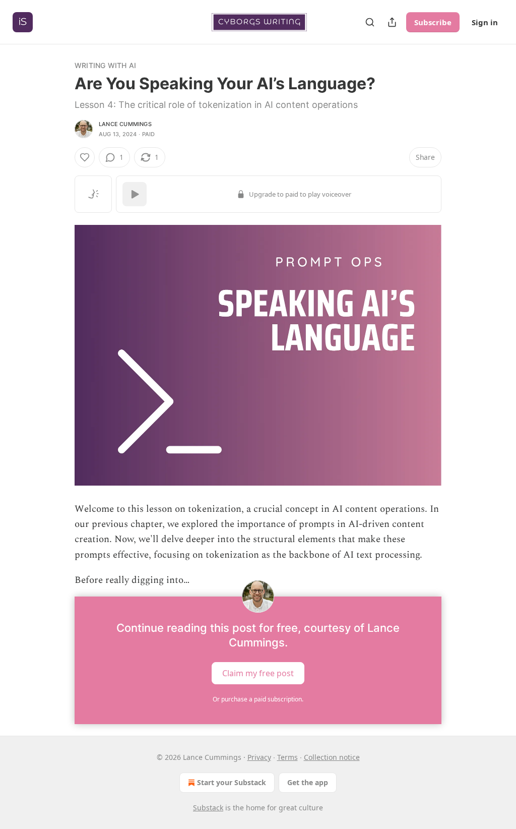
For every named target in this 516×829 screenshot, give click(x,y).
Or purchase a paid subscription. (258, 699)
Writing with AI (105, 65)
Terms (287, 757)
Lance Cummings (125, 124)
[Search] (370, 22)
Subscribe (433, 22)
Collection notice (332, 757)
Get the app (307, 782)
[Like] (85, 157)
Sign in (485, 22)
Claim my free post (258, 672)
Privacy (259, 757)
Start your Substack (231, 782)
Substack (208, 807)
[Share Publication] (392, 22)
